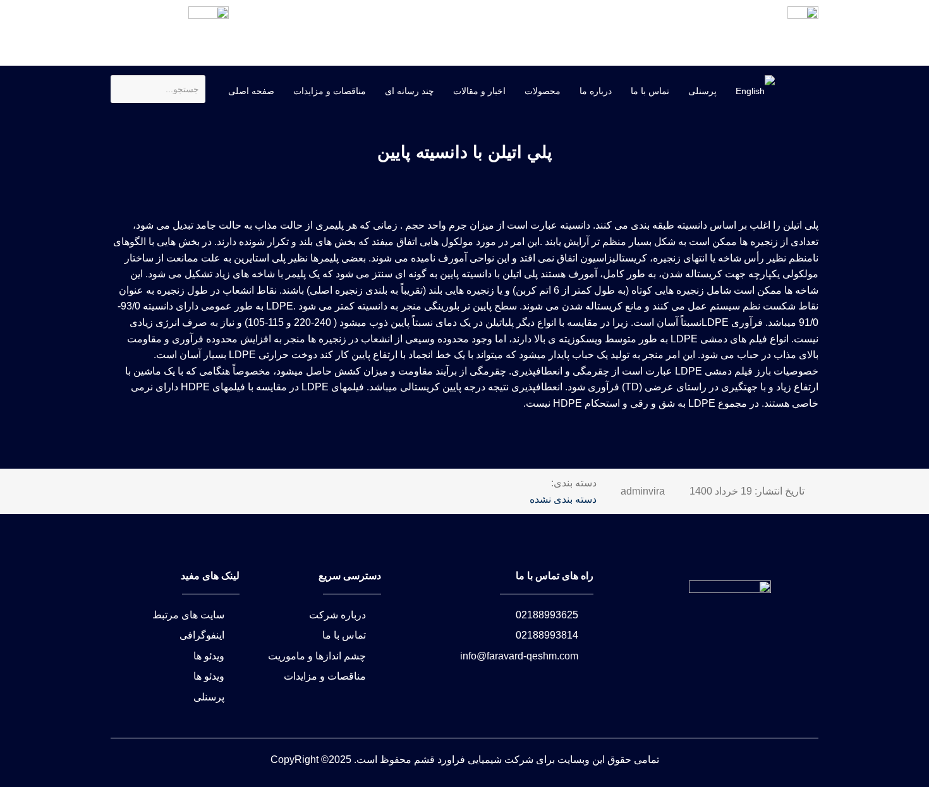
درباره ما (596, 91)
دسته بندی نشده (563, 499)
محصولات (543, 91)
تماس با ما (650, 91)
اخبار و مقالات (479, 91)
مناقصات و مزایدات (329, 91)
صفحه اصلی (251, 91)
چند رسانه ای (409, 91)
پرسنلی (702, 91)
